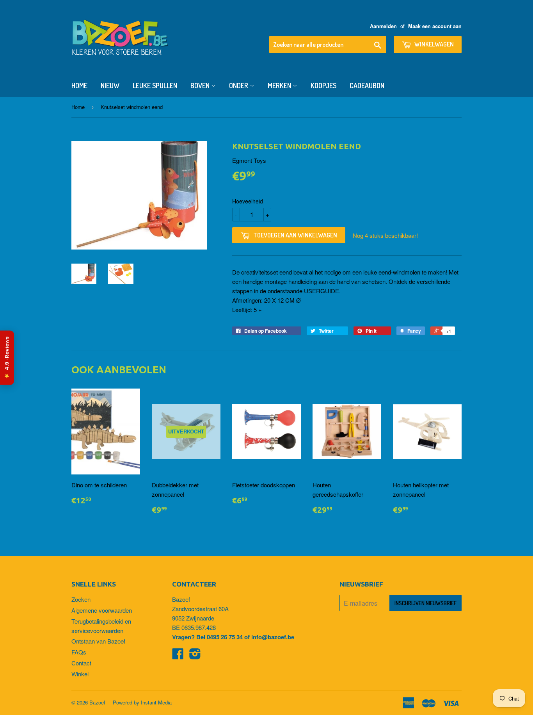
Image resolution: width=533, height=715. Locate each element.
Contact (81, 663)
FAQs (78, 652)
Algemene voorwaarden (101, 610)
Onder (239, 85)
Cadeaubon (367, 85)
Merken (280, 85)
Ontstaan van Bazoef (98, 641)
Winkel (80, 674)
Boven (200, 85)
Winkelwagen (433, 44)
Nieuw (110, 85)
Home (79, 85)
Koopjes (323, 85)
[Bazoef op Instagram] (195, 656)
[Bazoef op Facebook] (178, 656)
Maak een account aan (435, 26)
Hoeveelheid (247, 201)
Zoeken (81, 599)
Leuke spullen (155, 85)
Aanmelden (383, 26)
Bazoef (97, 702)
